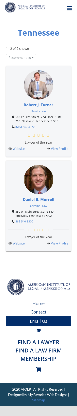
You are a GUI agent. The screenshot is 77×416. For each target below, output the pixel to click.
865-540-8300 (24, 221)
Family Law (38, 111)
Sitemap (38, 400)
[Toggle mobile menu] (70, 8)
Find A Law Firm (38, 350)
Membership (38, 358)
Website (19, 149)
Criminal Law (38, 206)
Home (39, 303)
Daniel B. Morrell (38, 199)
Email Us (38, 321)
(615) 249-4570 (25, 127)
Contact (38, 312)
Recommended (19, 57)
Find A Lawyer (38, 342)
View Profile (59, 149)
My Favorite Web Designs (47, 394)
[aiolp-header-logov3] (38, 280)
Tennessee (38, 32)
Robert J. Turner (38, 104)
